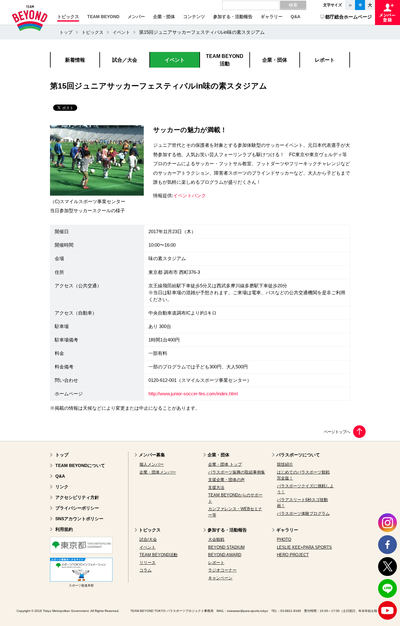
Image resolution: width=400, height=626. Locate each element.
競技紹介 (285, 464)
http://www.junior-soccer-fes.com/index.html (193, 393)
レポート (216, 562)
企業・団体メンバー (157, 472)
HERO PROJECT (293, 554)
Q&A (60, 476)
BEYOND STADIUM (226, 547)
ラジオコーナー (222, 570)
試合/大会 (148, 539)
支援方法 (216, 487)
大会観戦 (216, 539)
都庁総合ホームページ (348, 16)
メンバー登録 (387, 12)
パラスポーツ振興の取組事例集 (236, 472)
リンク (61, 486)
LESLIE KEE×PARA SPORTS (304, 547)
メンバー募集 (152, 454)
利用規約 (64, 529)
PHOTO (284, 539)
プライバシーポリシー (77, 508)
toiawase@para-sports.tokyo (247, 611)
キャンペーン (220, 578)
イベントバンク (189, 195)
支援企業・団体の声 (226, 479)
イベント (121, 32)
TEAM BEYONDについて (80, 465)
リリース (147, 562)
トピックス (92, 32)
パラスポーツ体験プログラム (303, 513)
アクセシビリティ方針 (77, 497)
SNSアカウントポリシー (79, 518)
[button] (68, 16)
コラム (145, 570)
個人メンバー (151, 464)
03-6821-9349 (290, 611)
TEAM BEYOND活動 (158, 554)
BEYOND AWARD (224, 554)
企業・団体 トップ (225, 464)
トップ (65, 32)
